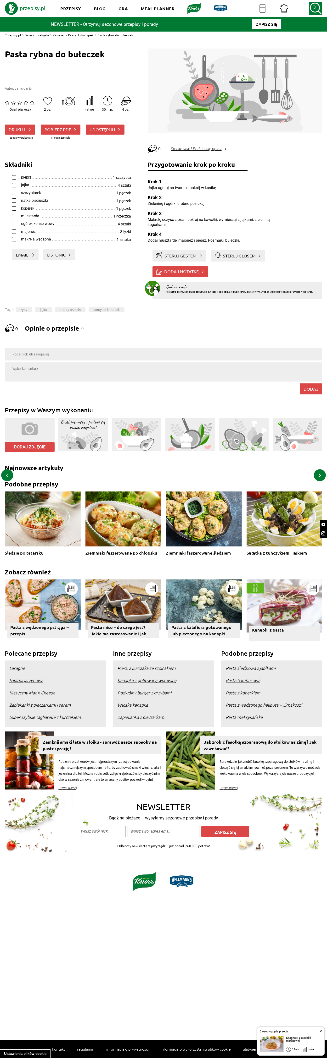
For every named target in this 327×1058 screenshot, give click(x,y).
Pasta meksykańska (244, 717)
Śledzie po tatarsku (24, 553)
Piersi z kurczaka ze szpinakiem (147, 668)
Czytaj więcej (67, 788)
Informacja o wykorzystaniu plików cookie (196, 1049)
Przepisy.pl (13, 35)
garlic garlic (23, 88)
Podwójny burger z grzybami (144, 692)
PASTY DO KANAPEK (106, 310)
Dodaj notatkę (181, 271)
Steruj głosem (239, 255)
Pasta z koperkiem (243, 692)
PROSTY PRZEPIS (70, 310)
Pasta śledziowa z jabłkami (251, 668)
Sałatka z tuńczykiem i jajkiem (277, 553)
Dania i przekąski (37, 35)
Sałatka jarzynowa (26, 680)
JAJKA (43, 310)
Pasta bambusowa (243, 680)
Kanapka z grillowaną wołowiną (147, 680)
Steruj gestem (180, 255)
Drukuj (17, 129)
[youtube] (323, 524)
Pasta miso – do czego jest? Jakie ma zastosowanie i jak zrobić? (118, 631)
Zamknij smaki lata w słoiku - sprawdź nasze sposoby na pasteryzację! (100, 745)
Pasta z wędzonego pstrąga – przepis (39, 630)
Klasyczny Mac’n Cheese (32, 692)
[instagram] (323, 533)
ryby (24, 310)
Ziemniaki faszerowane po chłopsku (121, 553)
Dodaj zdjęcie (29, 446)
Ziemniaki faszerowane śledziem (198, 553)
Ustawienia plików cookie (25, 1054)
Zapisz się (225, 832)
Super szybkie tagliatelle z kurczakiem (45, 717)
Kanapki (58, 35)
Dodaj (311, 388)
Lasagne (17, 668)
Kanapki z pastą (268, 630)
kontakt (58, 1049)
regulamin (85, 1049)
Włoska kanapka (133, 704)
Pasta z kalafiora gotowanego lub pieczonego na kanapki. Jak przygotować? (202, 631)
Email (22, 254)
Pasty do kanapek (81, 35)
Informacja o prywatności (127, 1049)
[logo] (25, 8)
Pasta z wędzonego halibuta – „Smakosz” (264, 704)
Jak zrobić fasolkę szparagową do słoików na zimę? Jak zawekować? (260, 745)
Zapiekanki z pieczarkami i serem (40, 704)
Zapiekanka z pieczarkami (141, 717)
